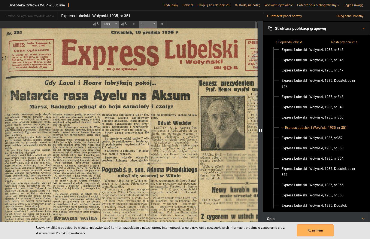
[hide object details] (260, 130)
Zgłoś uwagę (354, 5)
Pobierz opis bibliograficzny (316, 5)
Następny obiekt (343, 42)
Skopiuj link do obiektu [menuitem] (213, 5)
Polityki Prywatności (70, 233)
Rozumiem (315, 230)
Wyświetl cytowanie (279, 5)
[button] (316, 28)
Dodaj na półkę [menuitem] (249, 5)
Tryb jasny (171, 5)
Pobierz (187, 5)
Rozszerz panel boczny (286, 16)
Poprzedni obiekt (290, 42)
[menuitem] (312, 50)
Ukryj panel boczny (350, 16)
